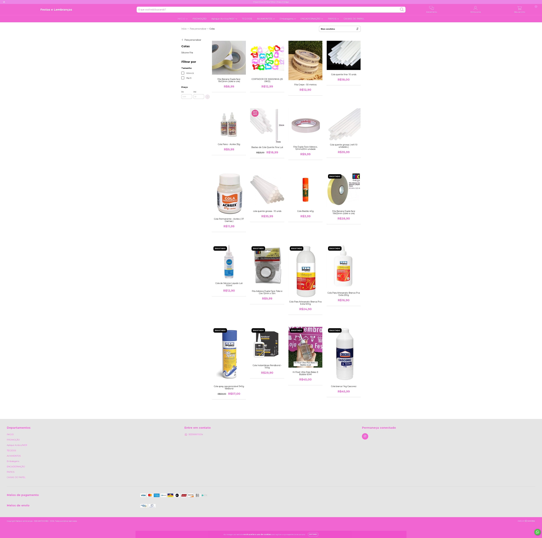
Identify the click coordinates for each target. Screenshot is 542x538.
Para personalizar (198, 29)
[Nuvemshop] (526, 521)
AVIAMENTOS (265, 18)
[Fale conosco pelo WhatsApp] (537, 532)
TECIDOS (247, 18)
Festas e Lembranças (56, 9)
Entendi (313, 534)
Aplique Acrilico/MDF (223, 18)
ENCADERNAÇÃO (311, 18)
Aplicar (207, 97)
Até (194, 92)
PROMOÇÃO (200, 18)
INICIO (181, 18)
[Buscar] (402, 9)
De (182, 92)
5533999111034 (196, 434)
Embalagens (287, 18)
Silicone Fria (187, 52)
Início (184, 29)
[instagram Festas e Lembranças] (4, 2)
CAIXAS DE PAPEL (354, 18)
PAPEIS (332, 18)
